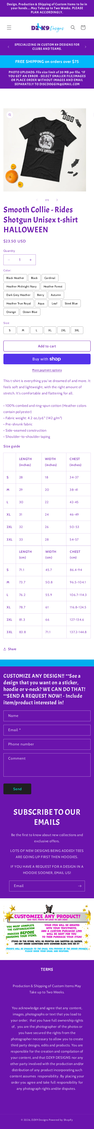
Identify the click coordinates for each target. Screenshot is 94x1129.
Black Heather (15, 278)
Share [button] (12, 649)
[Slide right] (57, 200)
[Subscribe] (80, 886)
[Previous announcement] (8, 47)
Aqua (41, 303)
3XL (77, 330)
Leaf (54, 303)
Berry (40, 295)
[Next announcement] (86, 47)
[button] (9, 27)
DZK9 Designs (39, 1119)
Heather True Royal (18, 303)
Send (17, 789)
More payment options (47, 370)
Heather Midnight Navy (21, 286)
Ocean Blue (30, 312)
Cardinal (49, 278)
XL (50, 330)
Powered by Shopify (61, 1119)
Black (34, 278)
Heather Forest (53, 286)
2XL (63, 330)
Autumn (56, 295)
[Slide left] (37, 200)
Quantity (9, 251)
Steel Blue (71, 303)
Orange (11, 312)
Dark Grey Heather (18, 295)
